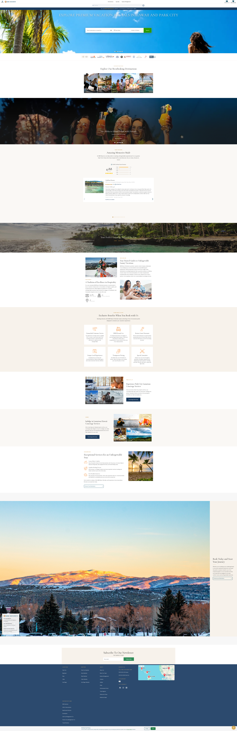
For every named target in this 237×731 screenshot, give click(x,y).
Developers (64, 713)
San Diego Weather (85, 682)
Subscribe (129, 659)
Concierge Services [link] (133, 399)
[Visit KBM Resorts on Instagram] (123, 687)
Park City (64, 670)
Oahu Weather (84, 679)
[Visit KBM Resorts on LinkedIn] (126, 687)
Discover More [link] (118, 138)
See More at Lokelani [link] (109, 199)
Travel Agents (103, 691)
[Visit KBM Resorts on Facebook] (120, 687)
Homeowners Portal (104, 688)
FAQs (101, 685)
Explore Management (126, 1)
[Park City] (166, 668)
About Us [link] (120, 240)
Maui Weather (84, 676)
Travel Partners (65, 723)
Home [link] (115, 240)
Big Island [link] (9, 45)
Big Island (64, 673)
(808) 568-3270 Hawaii (123, 672)
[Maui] (148, 672)
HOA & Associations (66, 707)
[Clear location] (111, 30)
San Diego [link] (21, 45)
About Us (102, 670)
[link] (118, 8)
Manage (146, 728)
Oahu (63, 679)
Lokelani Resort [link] (110, 180)
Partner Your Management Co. (68, 719)
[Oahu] (142, 668)
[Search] (143, 5)
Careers (101, 679)
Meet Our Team (103, 673)
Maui (63, 676)
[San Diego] (167, 675)
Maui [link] (13, 45)
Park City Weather (85, 670)
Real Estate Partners (66, 710)
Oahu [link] (16, 45)
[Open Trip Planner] (234, 728)
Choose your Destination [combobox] (219, 578)
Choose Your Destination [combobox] (90, 486)
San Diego (64, 682)
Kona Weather (84, 673)
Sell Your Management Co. (68, 716)
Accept (153, 728)
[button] (233, 2)
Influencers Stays (103, 694)
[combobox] (98, 30)
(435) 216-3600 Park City (124, 675)
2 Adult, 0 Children (135, 30)
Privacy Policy (129, 729)
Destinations (110, 1)
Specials (117, 1)
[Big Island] (152, 677)
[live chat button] (120, 681)
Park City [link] (4, 45)
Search (147, 30)
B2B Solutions (65, 704)
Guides (101, 682)
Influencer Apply (103, 697)
